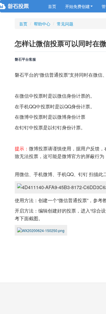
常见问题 (65, 24)
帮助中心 (42, 24)
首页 (52, 6)
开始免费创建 (77, 6)
